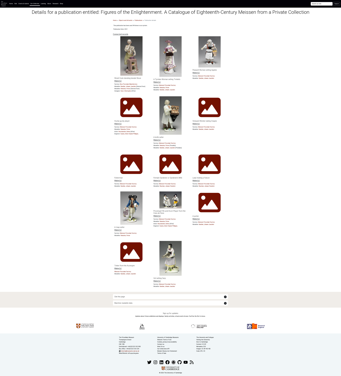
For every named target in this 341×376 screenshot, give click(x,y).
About (49, 3)
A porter (196, 216)
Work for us (160, 346)
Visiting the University (203, 340)
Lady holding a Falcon (201, 178)
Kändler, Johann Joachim (128, 86)
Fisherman (118, 178)
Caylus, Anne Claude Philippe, (129, 134)
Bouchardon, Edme (124, 131)
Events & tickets (23, 3)
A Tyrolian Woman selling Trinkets (166, 79)
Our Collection (34, 3)
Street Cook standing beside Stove (127, 78)
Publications (138, 20)
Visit (15, 3)
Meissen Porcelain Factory (167, 85)
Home (11, 3)
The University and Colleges (205, 337)
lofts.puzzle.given (133, 353)
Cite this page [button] (119, 297)
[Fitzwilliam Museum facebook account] (162, 362)
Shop (61, 3)
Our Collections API (163, 349)
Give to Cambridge (202, 342)
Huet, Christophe (126, 91)
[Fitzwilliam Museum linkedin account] (168, 362)
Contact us (160, 344)
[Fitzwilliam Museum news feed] (191, 362)
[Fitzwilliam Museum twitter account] (150, 362)
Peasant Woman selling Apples (205, 70)
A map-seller (119, 227)
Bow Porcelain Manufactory (128, 84)
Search (336, 4)
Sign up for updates (170, 313)
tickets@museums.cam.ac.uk (130, 351)
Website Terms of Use (164, 340)
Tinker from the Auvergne (124, 266)
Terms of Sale (161, 353)
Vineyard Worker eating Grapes (205, 121)
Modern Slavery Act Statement (167, 351)
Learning (43, 3)
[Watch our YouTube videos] (186, 362)
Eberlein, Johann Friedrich (167, 186)
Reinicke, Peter (125, 88)
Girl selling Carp (159, 278)
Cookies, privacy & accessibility (167, 342)
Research (55, 3)
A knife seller (158, 137)
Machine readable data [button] (123, 303)
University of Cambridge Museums (168, 337)
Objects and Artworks (125, 20)
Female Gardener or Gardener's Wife (167, 178)
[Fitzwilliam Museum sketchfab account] (174, 362)
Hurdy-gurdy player (122, 121)
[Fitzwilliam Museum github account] (180, 362)
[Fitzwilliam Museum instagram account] (156, 362)
